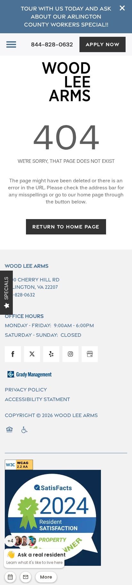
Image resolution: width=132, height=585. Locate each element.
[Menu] (11, 44)
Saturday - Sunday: (31, 335)
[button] (122, 8)
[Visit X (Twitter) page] (32, 354)
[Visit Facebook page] (13, 354)
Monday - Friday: (28, 325)
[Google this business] (90, 354)
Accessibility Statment (37, 399)
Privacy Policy (26, 390)
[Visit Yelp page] (51, 354)
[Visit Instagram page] (70, 354)
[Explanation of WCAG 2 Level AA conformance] (19, 465)
